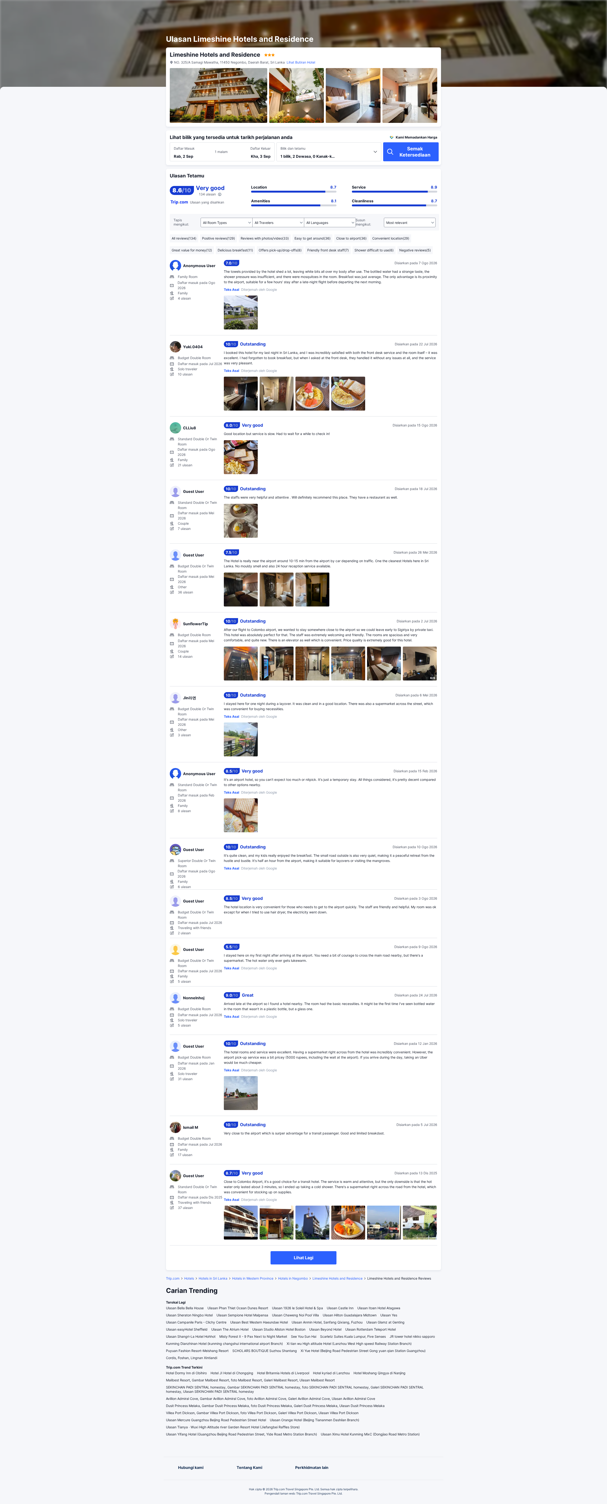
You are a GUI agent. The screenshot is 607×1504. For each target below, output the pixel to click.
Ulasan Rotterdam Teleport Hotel (370, 1329)
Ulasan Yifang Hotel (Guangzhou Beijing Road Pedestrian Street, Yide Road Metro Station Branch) (241, 1434)
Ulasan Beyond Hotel (325, 1329)
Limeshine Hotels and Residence (338, 1278)
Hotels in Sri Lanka (213, 1278)
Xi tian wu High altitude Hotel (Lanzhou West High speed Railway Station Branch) (349, 1344)
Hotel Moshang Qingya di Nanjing (379, 1373)
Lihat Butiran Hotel (301, 62)
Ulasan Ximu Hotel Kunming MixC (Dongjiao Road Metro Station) (370, 1434)
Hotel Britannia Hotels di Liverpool (283, 1373)
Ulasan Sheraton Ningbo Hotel (189, 1315)
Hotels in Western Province (252, 1278)
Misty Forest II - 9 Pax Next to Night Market (253, 1336)
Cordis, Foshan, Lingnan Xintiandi (191, 1358)
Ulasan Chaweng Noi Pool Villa (295, 1315)
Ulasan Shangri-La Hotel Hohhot (191, 1336)
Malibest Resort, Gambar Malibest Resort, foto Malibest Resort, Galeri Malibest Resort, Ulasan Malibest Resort (250, 1380)
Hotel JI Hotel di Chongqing (232, 1373)
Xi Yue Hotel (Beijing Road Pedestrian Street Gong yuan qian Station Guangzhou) (363, 1351)
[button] (496, 8)
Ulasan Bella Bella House (185, 1308)
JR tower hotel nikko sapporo (412, 1336)
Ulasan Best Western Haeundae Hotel (259, 1322)
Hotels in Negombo (293, 1278)
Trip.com (172, 1278)
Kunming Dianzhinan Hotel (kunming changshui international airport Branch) (224, 1344)
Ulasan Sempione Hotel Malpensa (242, 1315)
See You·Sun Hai (303, 1336)
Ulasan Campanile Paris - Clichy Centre (196, 1322)
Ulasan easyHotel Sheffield (186, 1329)
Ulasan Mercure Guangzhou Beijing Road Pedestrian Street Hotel (216, 1420)
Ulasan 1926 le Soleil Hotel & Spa (297, 1308)
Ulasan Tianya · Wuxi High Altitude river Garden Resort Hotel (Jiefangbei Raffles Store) (233, 1427)
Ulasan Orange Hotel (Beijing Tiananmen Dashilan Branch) (314, 1420)
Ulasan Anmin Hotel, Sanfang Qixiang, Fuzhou (327, 1322)
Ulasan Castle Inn (340, 1308)
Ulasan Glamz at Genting (385, 1322)
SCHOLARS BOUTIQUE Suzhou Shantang (264, 1351)
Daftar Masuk (184, 148)
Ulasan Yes (388, 1315)
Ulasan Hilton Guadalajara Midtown (350, 1315)
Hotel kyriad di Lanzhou (331, 1373)
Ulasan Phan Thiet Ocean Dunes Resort (237, 1308)
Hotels (189, 1278)
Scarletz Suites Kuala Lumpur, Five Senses (353, 1336)
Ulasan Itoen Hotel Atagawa (378, 1308)
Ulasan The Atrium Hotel (229, 1329)
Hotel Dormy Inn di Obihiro (186, 1373)
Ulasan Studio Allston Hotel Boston (278, 1329)
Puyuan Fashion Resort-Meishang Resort (197, 1351)
